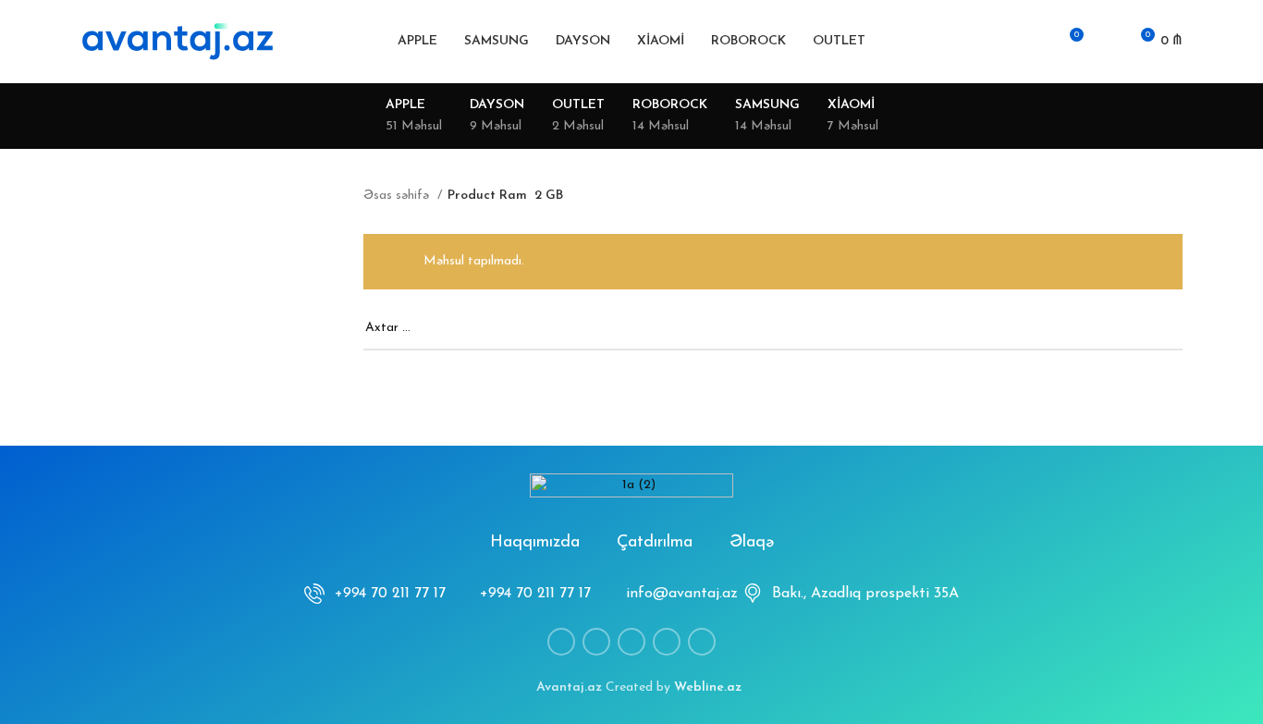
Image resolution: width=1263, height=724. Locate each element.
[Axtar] (1003, 41)
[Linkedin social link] (631, 642)
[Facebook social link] (561, 642)
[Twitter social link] (596, 642)
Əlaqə (752, 542)
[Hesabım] (1034, 41)
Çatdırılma (655, 542)
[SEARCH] (1161, 329)
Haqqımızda (535, 542)
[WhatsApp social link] (667, 642)
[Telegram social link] (702, 642)
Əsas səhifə (398, 195)
